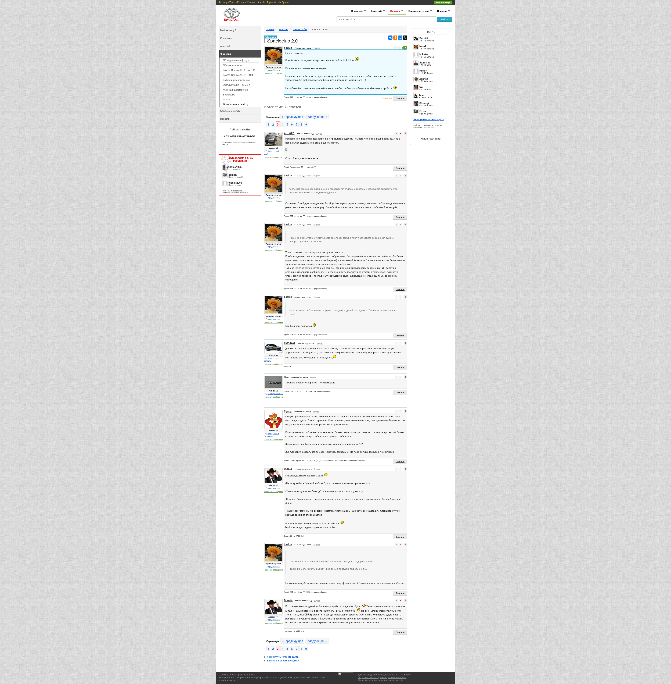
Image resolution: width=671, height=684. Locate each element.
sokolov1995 (234, 167)
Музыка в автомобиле (235, 89)
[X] (405, 37)
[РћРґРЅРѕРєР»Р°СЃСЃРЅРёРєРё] (395, 37)
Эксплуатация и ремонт (236, 84)
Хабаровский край (271, 152)
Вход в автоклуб (443, 2)
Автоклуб (376, 11)
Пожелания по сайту (235, 104)
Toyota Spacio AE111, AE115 (239, 70)
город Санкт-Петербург (271, 434)
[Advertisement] (433, 157)
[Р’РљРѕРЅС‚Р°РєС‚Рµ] (390, 37)
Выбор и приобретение (236, 79)
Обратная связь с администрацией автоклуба (382, 677)
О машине (357, 11)
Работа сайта (300, 29)
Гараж (226, 99)
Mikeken (424, 54)
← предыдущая (292, 117)
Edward (423, 111)
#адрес (316, 47)
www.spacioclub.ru (229, 680)
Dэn (286, 377)
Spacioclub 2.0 (319, 29)
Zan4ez (423, 78)
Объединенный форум (236, 60)
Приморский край (275, 393)
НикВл (423, 70)
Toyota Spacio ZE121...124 (238, 75)
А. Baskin (406, 674)
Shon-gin (424, 103)
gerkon (232, 174)
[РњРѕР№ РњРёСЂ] (400, 37)
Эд (421, 86)
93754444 (289, 343)
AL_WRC (289, 133)
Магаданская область (271, 359)
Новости (442, 11)
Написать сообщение (273, 73)
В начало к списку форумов (283, 660)
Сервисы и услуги (418, 11)
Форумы (395, 11)
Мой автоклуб (228, 30)
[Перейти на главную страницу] (231, 14)
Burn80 (423, 38)
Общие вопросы (232, 65)
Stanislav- (425, 62)
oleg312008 (235, 182)
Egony (288, 411)
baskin (423, 46)
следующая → (317, 117)
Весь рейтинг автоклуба (428, 119)
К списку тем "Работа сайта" (283, 656)
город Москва (274, 69)
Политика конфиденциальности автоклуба (380, 680)
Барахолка (229, 94)
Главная (270, 29)
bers (421, 95)
